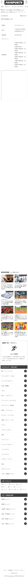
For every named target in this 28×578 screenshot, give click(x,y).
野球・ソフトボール (7, 410)
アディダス (12, 484)
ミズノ (17, 489)
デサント (4, 486)
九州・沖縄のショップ (7, 523)
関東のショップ (5, 499)
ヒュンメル (5, 489)
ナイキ (10, 486)
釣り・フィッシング (7, 371)
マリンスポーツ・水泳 (7, 376)
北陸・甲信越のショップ (8, 514)
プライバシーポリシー (20, 570)
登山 (2, 464)
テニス (3, 425)
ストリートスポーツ (7, 444)
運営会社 (11, 570)
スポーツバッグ (5, 469)
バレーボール (5, 454)
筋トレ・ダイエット (7, 395)
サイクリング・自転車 (7, 405)
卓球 (2, 434)
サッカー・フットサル (7, 415)
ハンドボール (5, 449)
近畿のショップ (5, 504)
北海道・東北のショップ (8, 509)
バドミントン (5, 439)
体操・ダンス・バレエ (7, 420)
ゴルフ (3, 390)
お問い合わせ (14, 573)
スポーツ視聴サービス (7, 473)
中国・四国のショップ (7, 519)
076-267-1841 (18, 35)
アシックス (5, 484)
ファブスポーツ (10, 576)
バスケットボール (6, 429)
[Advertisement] (14, 120)
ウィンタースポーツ (7, 381)
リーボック (24, 489)
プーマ (11, 489)
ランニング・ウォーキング (8, 400)
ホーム (5, 570)
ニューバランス (18, 486)
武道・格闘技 (5, 385)
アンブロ (19, 484)
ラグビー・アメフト (7, 459)
